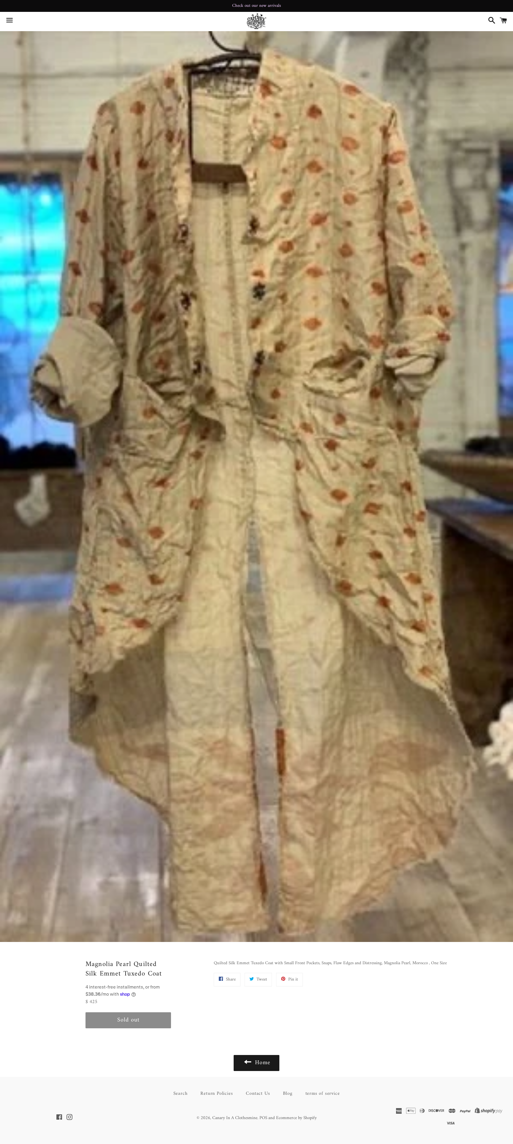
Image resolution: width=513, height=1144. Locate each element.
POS (263, 1118)
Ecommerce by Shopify (296, 1118)
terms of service (322, 1093)
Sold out (128, 1020)
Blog (287, 1093)
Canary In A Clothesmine (234, 1118)
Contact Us (258, 1093)
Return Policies (216, 1093)
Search (180, 1093)
